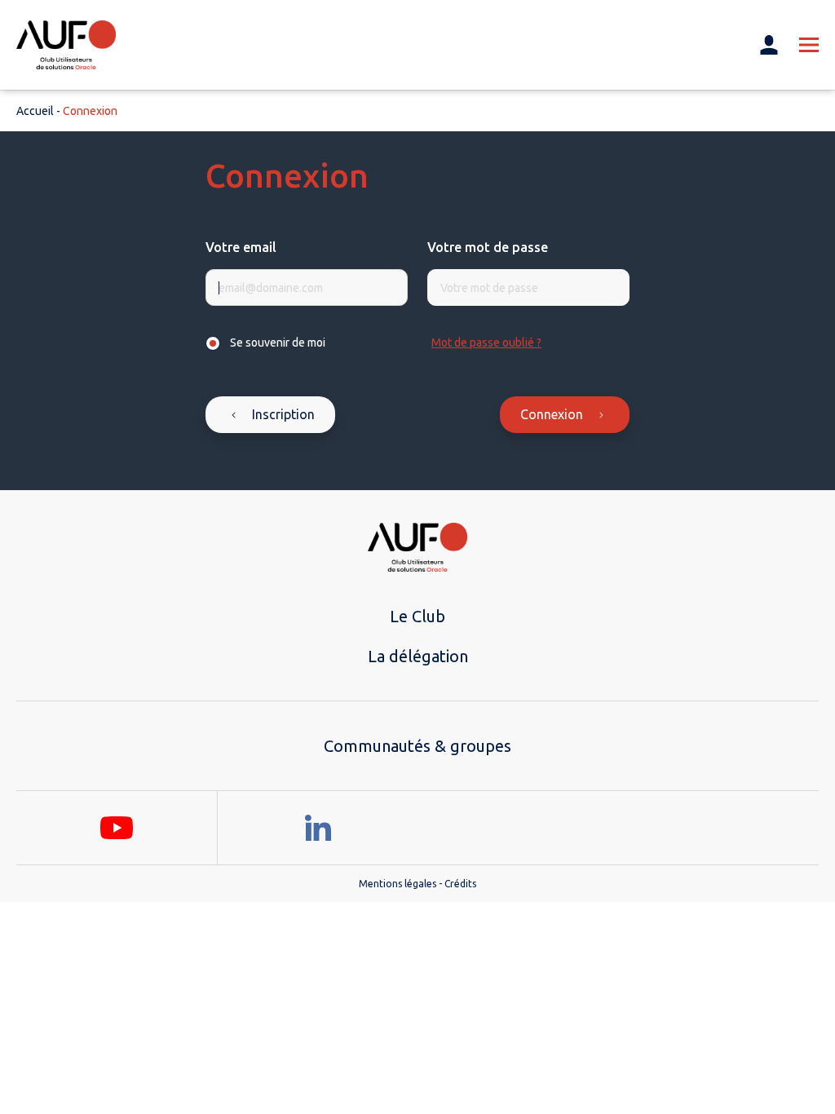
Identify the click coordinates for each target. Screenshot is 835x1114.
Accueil (35, 110)
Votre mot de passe (487, 247)
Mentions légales (397, 883)
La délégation (418, 656)
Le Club (417, 616)
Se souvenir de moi (277, 342)
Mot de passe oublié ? (486, 342)
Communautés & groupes (417, 745)
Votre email (240, 247)
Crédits (460, 883)
